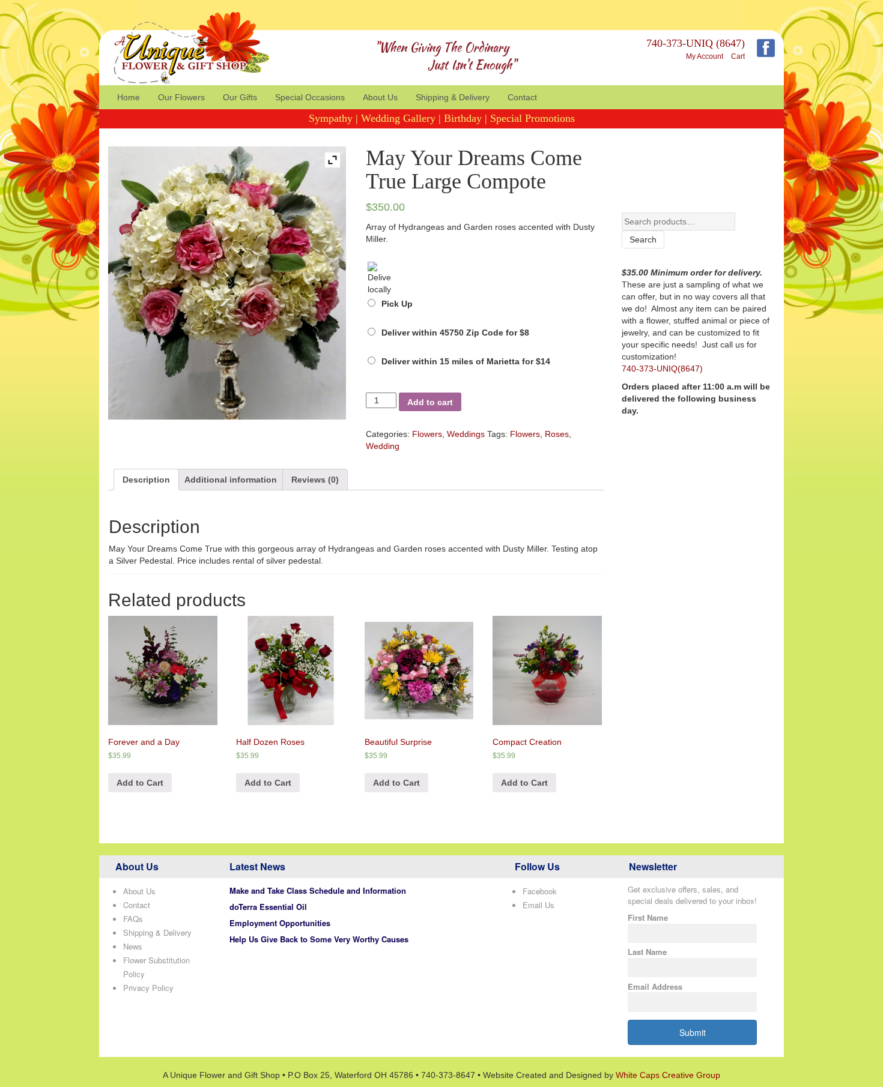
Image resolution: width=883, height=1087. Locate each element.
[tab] (146, 479)
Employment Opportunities (279, 923)
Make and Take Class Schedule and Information (317, 890)
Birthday (463, 118)
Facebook (540, 891)
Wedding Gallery (398, 118)
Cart (738, 56)
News (132, 946)
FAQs (133, 918)
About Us (380, 97)
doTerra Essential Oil (268, 906)
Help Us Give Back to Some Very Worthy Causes (318, 939)
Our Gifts (240, 97)
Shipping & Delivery (453, 97)
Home (128, 97)
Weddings (466, 434)
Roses (557, 434)
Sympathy (331, 118)
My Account (704, 56)
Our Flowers (181, 97)
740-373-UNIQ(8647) (662, 368)
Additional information (230, 479)
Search (643, 239)
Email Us (538, 905)
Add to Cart (140, 782)
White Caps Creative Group (668, 1075)
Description (146, 479)
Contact (522, 97)
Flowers (427, 434)
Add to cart (430, 402)
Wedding (382, 446)
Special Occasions (310, 97)
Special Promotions (532, 118)
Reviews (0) (315, 479)
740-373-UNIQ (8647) (695, 43)
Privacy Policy (148, 987)
